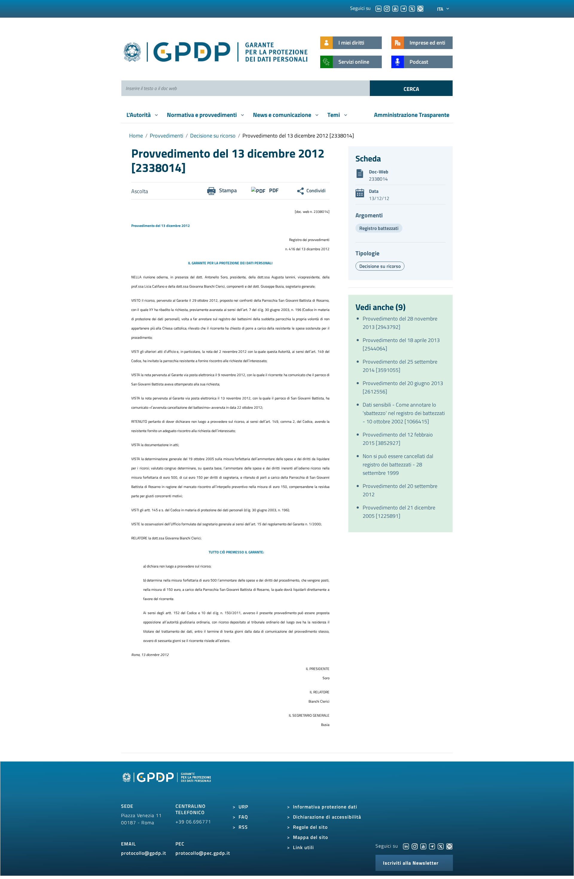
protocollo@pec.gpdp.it (202, 853)
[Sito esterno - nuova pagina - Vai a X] (441, 845)
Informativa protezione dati (325, 806)
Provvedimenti (166, 136)
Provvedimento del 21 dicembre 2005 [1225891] (399, 511)
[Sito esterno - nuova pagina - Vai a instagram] (415, 845)
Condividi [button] (316, 190)
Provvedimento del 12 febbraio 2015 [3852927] (398, 439)
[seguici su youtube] (395, 8)
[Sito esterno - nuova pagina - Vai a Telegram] (432, 845)
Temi (334, 114)
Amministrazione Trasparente (411, 114)
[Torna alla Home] (216, 51)
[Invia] (411, 88)
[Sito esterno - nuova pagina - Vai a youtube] (423, 845)
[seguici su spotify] (420, 8)
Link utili (303, 847)
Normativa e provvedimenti (202, 114)
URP (243, 806)
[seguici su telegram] (404, 8)
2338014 (378, 178)
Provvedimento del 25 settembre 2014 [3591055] (400, 366)
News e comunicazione (282, 114)
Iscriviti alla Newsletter (411, 862)
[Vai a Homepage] (167, 784)
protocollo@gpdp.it (143, 853)
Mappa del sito (310, 837)
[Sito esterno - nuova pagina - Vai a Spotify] (449, 845)
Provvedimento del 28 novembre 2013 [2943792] (400, 323)
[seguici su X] (412, 8)
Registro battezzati (379, 228)
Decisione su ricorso (213, 136)
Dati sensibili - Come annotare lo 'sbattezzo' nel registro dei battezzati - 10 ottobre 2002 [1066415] (404, 413)
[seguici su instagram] (387, 8)
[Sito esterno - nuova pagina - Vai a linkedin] (406, 845)
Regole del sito (310, 827)
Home (136, 136)
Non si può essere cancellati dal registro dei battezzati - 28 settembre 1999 (398, 464)
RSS (243, 827)
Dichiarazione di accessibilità (327, 816)
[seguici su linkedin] (378, 8)
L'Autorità (139, 114)
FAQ (243, 816)
